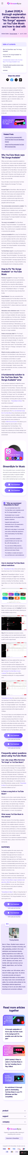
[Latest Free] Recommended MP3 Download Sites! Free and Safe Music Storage (14, 139)
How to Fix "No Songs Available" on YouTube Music (12, 55)
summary (5, 70)
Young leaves (13, 33)
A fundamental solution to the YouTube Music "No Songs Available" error (12, 60)
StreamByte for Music (16, 401)
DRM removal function (11, 421)
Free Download (14, 735)
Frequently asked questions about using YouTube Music (13, 66)
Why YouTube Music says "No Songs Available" (12, 50)
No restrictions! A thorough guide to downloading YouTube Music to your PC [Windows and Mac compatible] (13, 1091)
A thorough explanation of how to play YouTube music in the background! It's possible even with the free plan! (14, 1033)
